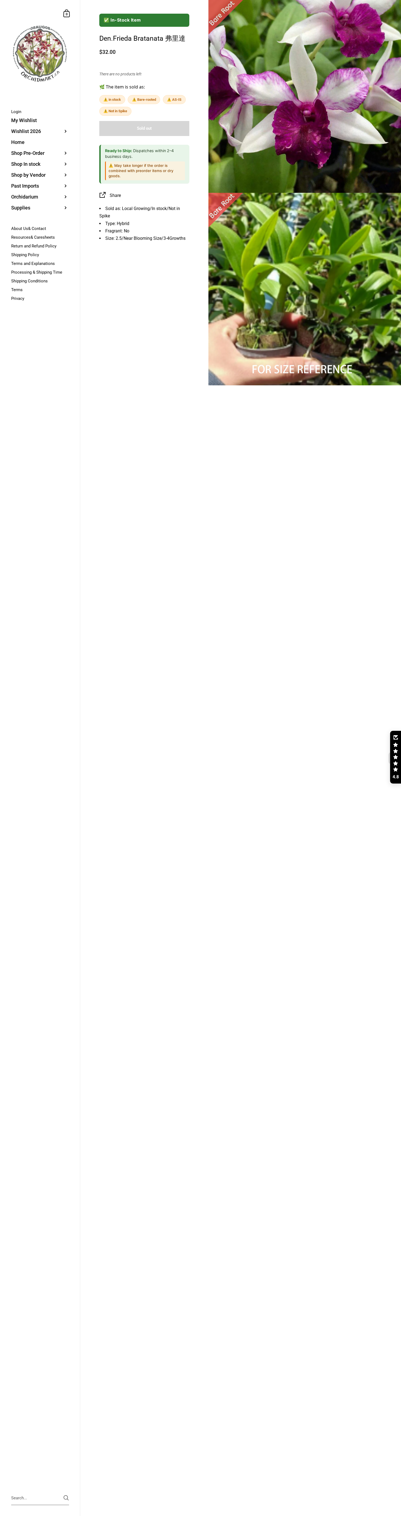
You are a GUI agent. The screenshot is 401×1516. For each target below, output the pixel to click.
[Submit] (66, 1498)
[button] (395, 757)
